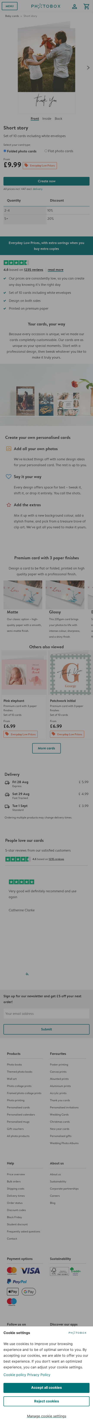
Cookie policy (14, 1375)
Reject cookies (46, 1401)
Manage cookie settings (46, 1416)
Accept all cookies (46, 1387)
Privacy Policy (38, 1375)
